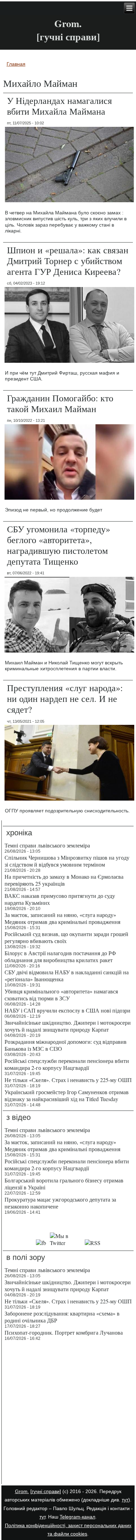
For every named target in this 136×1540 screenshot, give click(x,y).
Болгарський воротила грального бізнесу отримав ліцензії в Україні (64, 1184)
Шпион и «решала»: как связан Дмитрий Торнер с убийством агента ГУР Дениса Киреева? (67, 260)
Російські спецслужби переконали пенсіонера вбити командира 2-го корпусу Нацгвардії (67, 1064)
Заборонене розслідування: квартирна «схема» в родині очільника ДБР (62, 1317)
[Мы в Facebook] (41, 1242)
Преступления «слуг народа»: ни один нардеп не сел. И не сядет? (65, 698)
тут (125, 1499)
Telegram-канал (77, 1516)
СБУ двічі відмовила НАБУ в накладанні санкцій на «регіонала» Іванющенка (67, 975)
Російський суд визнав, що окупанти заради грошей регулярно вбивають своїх (66, 937)
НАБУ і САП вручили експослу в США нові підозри (67, 1010)
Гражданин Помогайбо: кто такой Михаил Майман (60, 403)
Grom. (68, 23)
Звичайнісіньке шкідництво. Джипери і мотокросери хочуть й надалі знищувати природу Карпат (68, 1026)
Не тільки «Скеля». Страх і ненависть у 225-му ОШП (68, 1079)
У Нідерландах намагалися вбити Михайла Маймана (59, 106)
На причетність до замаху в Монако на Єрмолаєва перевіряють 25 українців (64, 880)
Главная (16, 64)
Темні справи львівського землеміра (47, 845)
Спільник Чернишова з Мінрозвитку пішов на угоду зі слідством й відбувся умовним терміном (67, 861)
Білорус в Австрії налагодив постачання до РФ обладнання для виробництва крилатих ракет (60, 956)
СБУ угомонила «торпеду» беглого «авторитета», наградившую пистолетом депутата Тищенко (58, 545)
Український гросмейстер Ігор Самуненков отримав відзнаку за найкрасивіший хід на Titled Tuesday (67, 1095)
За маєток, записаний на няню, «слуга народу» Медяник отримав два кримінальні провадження (62, 918)
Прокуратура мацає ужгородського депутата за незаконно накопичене (60, 1203)
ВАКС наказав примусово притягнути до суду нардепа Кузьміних (60, 899)
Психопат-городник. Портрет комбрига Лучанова (64, 1332)
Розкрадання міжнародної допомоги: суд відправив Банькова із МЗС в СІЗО (66, 1045)
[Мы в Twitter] (65, 1242)
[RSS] (92, 1242)
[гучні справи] (45, 1491)
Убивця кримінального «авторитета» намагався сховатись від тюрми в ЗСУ (61, 995)
